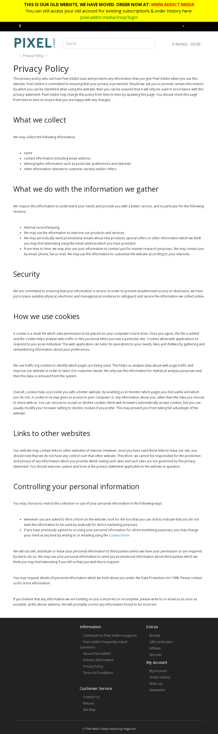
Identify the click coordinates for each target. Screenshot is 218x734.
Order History (159, 677)
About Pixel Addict (97, 653)
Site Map (89, 709)
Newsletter (157, 690)
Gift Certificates (161, 642)
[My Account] (181, 26)
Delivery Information (98, 660)
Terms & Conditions (98, 672)
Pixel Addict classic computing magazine (111, 729)
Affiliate (155, 648)
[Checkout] (200, 26)
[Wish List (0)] (188, 26)
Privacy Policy (33, 55)
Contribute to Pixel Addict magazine (110, 635)
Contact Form (119, 535)
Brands (154, 635)
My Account (158, 671)
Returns (88, 703)
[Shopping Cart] (194, 26)
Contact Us (91, 697)
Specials (155, 654)
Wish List (155, 683)
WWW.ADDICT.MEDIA (172, 4)
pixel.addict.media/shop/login (109, 17)
